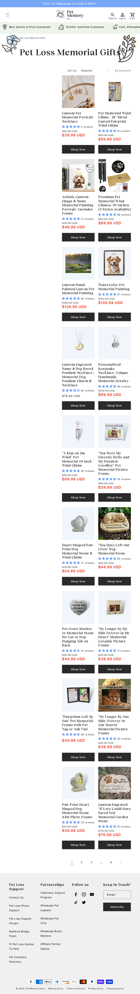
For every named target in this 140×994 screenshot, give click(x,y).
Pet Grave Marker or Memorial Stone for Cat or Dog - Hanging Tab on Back (78, 637)
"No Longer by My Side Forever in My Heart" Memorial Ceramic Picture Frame (114, 637)
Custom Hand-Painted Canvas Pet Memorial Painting (78, 289)
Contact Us (16, 897)
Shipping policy (115, 988)
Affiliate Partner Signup (50, 946)
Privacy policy (95, 988)
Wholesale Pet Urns (49, 921)
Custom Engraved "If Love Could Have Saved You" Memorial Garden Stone (114, 812)
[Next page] (121, 862)
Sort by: (72, 70)
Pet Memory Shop (35, 988)
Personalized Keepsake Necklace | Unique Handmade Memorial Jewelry (113, 372)
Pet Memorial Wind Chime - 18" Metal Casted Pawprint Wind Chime (114, 119)
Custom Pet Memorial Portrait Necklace (77, 117)
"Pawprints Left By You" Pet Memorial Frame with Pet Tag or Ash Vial (77, 723)
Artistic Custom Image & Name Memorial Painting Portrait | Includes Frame (77, 205)
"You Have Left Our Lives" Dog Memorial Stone (114, 549)
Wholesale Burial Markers (51, 933)
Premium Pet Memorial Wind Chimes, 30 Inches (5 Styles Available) (114, 203)
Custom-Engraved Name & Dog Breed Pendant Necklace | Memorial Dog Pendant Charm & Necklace (78, 374)
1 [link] (72, 862)
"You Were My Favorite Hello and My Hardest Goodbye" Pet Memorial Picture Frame (113, 463)
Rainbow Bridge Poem (19, 933)
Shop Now (78, 149)
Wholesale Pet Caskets (49, 908)
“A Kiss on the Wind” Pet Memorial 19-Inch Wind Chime (77, 459)
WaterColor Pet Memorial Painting (113, 287)
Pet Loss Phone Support (19, 908)
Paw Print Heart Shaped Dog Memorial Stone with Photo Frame (77, 810)
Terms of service (76, 988)
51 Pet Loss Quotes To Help (21, 946)
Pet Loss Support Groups (20, 921)
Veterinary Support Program (52, 895)
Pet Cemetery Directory (18, 959)
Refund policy (55, 988)
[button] (8, 15)
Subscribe (117, 906)
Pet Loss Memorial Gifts (32, 38)
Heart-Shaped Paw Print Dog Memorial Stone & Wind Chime (77, 551)
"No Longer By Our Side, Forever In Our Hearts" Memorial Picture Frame (113, 725)
